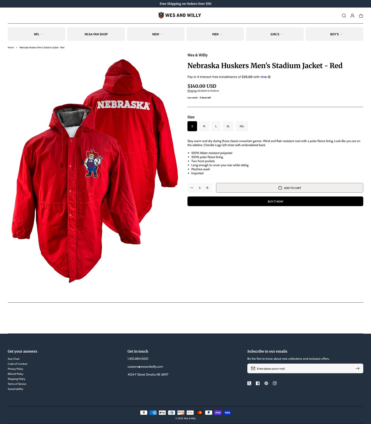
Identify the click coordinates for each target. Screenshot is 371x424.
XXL (242, 126)
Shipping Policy (16, 379)
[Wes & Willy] (185, 15)
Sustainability (15, 389)
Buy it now (275, 201)
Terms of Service (17, 384)
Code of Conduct (17, 364)
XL (228, 126)
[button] (344, 15)
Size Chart (14, 359)
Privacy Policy (15, 369)
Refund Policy (15, 374)
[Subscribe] (358, 368)
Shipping (192, 90)
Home (11, 47)
